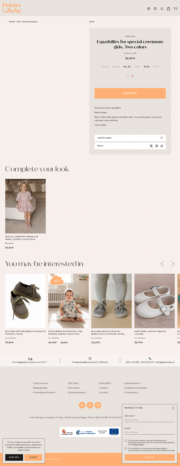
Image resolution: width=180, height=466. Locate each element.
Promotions (73, 388)
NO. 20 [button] (102, 308)
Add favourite (104, 138)
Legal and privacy (132, 383)
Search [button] (155, 8)
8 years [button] (36, 226)
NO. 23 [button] (154, 301)
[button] (128, 76)
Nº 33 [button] (156, 67)
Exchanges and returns (44, 393)
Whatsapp (161, 146)
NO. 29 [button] (115, 67)
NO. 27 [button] (163, 308)
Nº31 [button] (137, 67)
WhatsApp (82, 405)
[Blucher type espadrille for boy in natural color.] (25, 301)
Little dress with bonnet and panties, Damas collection (65, 333)
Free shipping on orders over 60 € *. (30, 362)
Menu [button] (175, 8)
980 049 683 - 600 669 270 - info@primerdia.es (150, 362)
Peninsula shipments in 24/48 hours (90, 362)
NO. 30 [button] (127, 67)
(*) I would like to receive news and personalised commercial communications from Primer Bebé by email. (151, 449)
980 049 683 (101, 418)
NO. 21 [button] (163, 294)
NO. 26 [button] (25, 308)
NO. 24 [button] (163, 301)
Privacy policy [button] (138, 444)
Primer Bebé (105, 383)
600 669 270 (118, 418)
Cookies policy (131, 393)
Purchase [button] (130, 93)
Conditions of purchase (135, 388)
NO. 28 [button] (104, 67)
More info (14, 457)
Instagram (90, 405)
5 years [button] (26, 226)
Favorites (103, 393)
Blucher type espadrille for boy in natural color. (25, 333)
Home (12, 22)
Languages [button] (148, 8)
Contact (103, 388)
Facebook (156, 146)
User (162, 8)
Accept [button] (33, 457)
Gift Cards (73, 383)
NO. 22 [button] (145, 301)
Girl (18, 22)
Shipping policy (40, 388)
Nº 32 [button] (146, 67)
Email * (128, 428)
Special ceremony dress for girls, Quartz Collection (21, 238)
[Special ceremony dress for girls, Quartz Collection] (25, 206)
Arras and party (30, 22)
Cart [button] (168, 8)
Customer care (40, 383)
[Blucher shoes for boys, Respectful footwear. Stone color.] (111, 301)
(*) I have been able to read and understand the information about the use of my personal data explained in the (151, 442)
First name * (130, 416)
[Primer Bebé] (12, 8)
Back (91, 22)
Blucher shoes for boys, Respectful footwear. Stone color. (107, 333)
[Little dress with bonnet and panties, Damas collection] (68, 301)
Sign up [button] (149, 457)
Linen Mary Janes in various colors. (150, 333)
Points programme (77, 393)
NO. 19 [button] (145, 294)
